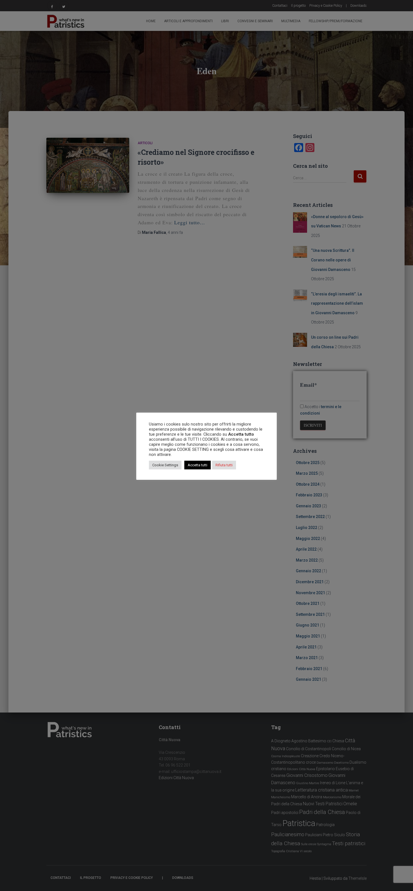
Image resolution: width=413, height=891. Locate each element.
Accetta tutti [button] (197, 465)
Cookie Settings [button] (165, 465)
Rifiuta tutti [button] (224, 465)
